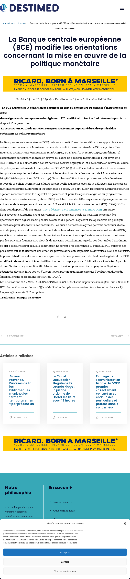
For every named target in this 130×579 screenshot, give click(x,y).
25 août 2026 (60, 372)
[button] (125, 523)
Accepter (65, 552)
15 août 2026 (104, 372)
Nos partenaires (62, 502)
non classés (18, 23)
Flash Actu (20, 418)
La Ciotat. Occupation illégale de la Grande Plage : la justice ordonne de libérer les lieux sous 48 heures (64, 388)
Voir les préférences (65, 571)
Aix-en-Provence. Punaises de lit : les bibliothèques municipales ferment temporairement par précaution (21, 390)
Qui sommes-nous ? (65, 510)
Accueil (6, 23)
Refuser (65, 561)
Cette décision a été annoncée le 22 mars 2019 (72, 209)
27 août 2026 (17, 372)
